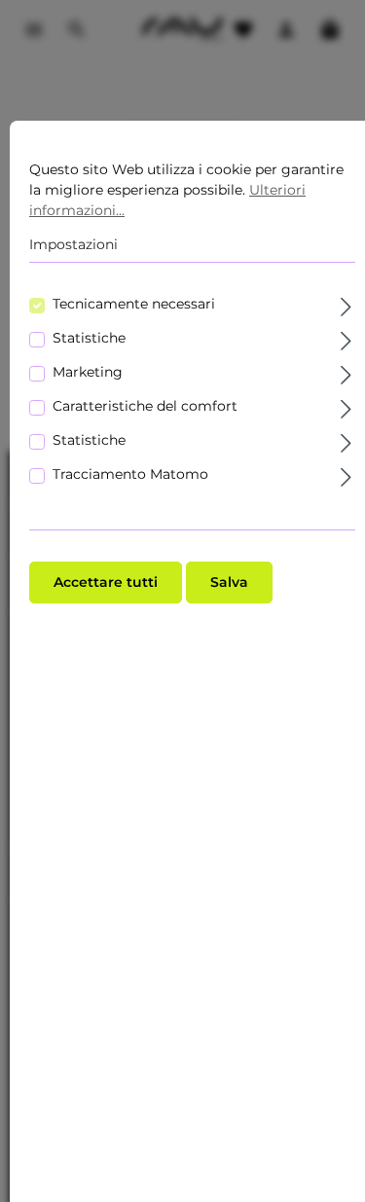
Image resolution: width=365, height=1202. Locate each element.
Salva (229, 582)
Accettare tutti (106, 582)
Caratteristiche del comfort (145, 406)
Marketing (88, 372)
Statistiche (89, 337)
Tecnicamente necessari (134, 303)
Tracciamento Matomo (130, 474)
